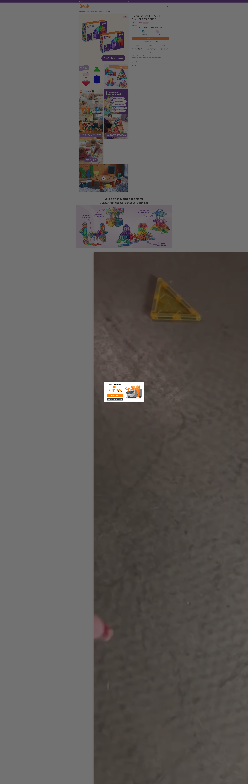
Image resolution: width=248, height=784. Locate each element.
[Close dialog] (142, 383)
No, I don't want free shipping (115, 399)
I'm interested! (115, 395)
